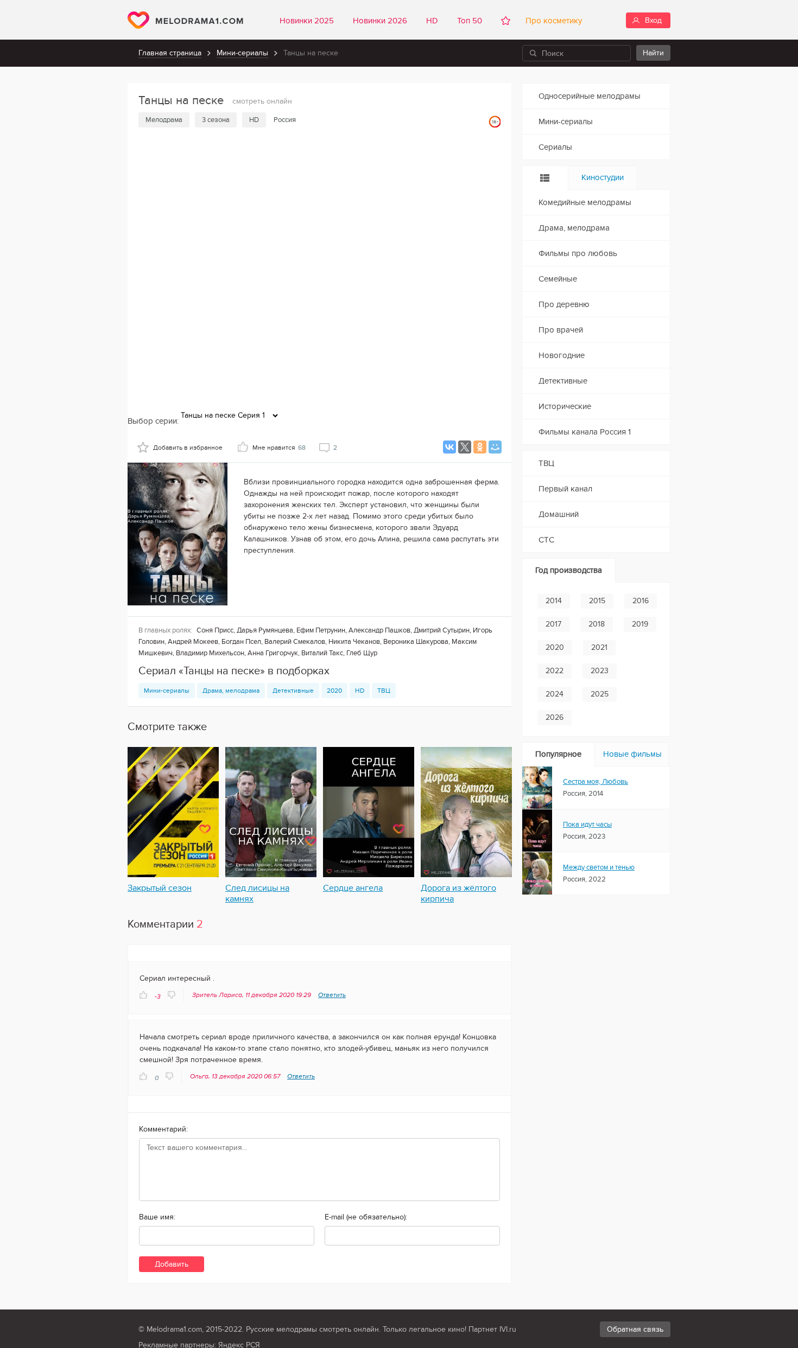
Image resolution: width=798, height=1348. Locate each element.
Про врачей (561, 330)
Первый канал (565, 489)
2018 (596, 624)
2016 (640, 600)
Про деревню (564, 304)
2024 (554, 694)
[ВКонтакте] (449, 446)
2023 (600, 670)
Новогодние (562, 355)
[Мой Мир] (495, 446)
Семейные (558, 279)
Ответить (332, 995)
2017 (553, 624)
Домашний (559, 514)
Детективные (293, 690)
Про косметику (551, 20)
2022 (554, 670)
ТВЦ (383, 690)
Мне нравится (279, 447)
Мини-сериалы (242, 53)
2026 (554, 717)
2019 (640, 624)
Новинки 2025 (307, 20)
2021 (599, 647)
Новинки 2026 (380, 20)
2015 (597, 600)
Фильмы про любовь (578, 253)
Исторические (565, 406)
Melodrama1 (185, 20)
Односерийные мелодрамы (590, 96)
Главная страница (169, 53)
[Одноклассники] (479, 446)
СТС (546, 540)
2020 (334, 690)
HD (432, 20)
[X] (464, 446)
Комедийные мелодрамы (585, 202)
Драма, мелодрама (230, 690)
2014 (554, 600)
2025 (600, 694)
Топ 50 (469, 20)
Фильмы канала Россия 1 (585, 432)
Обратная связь (635, 1329)
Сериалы (555, 147)
